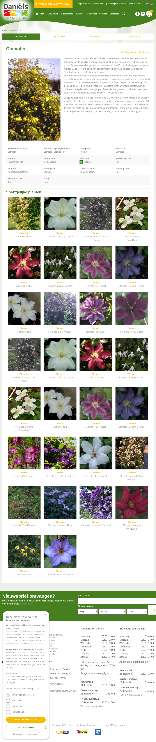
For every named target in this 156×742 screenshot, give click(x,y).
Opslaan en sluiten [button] (25, 719)
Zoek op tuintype (97, 36)
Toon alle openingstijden (92, 706)
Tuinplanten (49, 640)
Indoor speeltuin (51, 648)
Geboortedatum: (86, 606)
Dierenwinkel (50, 637)
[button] (26, 734)
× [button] (45, 614)
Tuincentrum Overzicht (98, 725)
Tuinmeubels (50, 651)
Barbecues (49, 643)
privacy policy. (27, 603)
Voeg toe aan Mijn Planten (137, 52)
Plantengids (21, 36)
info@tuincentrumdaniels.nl (61, 690)
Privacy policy (118, 725)
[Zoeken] (123, 13)
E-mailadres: (85, 595)
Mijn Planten (135, 36)
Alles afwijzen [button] (26, 727)
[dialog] (26, 675)
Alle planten (59, 36)
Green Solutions (77, 725)
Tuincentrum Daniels (53, 635)
